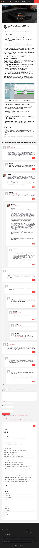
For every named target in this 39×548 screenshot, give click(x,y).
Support (27, 531)
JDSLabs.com (17, 1)
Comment (4, 390)
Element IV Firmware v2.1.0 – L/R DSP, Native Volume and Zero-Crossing (15, 438)
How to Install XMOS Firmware (30, 532)
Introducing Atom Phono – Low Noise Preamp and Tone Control (13, 456)
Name (3, 401)
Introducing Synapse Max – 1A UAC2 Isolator (10, 442)
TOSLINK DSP (31, 136)
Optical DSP (19, 136)
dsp (5, 136)
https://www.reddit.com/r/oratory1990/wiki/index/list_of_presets (22, 221)
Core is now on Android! (7, 448)
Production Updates (8, 510)
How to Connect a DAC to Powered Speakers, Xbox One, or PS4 (20, 468)
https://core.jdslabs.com (19, 336)
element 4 (9, 136)
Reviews (6, 512)
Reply (34, 187)
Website (3, 409)
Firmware (6, 506)
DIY (5, 501)
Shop (36, 1)
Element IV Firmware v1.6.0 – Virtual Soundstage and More (13, 444)
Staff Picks (6, 514)
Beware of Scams (28, 533)
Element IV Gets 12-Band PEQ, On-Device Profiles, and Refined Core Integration (16, 450)
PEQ (23, 136)
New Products (7, 508)
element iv (14, 136)
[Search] (34, 426)
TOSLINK (26, 136)
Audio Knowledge (7, 495)
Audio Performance (8, 497)
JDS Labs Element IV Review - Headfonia (12, 384)
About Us (23, 1)
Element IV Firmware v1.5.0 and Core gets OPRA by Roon (12, 446)
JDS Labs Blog (7, 1)
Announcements (7, 493)
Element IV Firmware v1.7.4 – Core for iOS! (10, 440)
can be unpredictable (7, 123)
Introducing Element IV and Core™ (9, 454)
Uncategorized (7, 516)
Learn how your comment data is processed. (21, 415)
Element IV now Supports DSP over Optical (10, 452)
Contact (28, 1)
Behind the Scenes (8, 499)
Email (3, 405)
